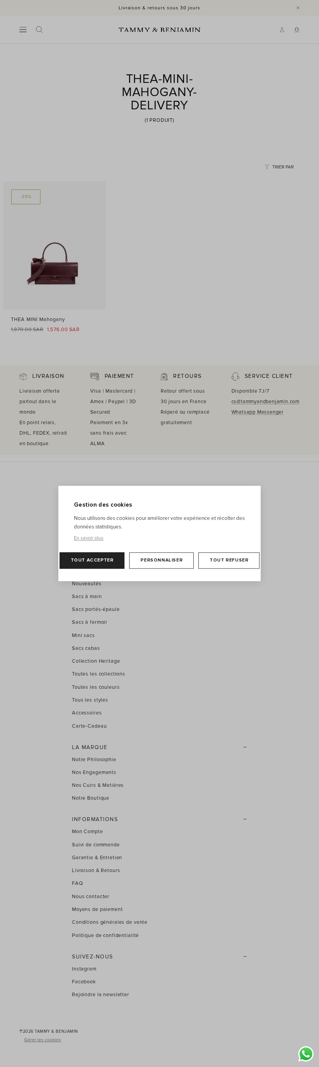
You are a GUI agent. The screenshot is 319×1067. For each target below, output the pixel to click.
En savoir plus (88, 538)
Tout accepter (92, 560)
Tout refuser (229, 560)
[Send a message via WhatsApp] (306, 1054)
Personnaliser (161, 560)
